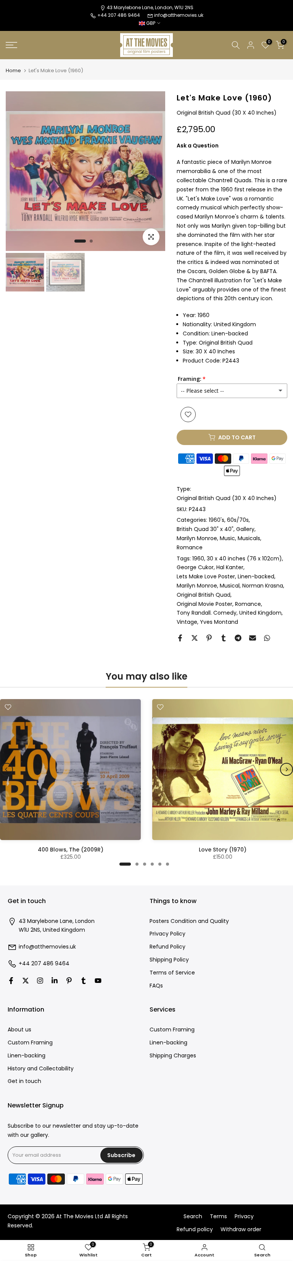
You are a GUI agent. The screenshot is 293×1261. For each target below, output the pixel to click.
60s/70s (238, 520)
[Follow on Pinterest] (69, 980)
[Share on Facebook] (180, 638)
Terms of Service (172, 972)
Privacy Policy (167, 933)
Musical (230, 585)
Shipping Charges (173, 1055)
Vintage (187, 622)
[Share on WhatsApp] (267, 638)
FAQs (156, 985)
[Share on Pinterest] (209, 638)
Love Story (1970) (222, 849)
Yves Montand (219, 622)
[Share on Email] (252, 638)
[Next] (286, 769)
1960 (198, 558)
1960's (216, 520)
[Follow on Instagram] (40, 980)
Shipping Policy (169, 959)
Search (193, 1216)
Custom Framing (30, 1042)
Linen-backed (256, 576)
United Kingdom (260, 613)
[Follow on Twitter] (25, 980)
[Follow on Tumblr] (83, 980)
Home (13, 70)
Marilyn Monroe (197, 538)
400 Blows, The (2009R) (70, 849)
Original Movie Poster (204, 604)
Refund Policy (167, 946)
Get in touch (24, 1081)
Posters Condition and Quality (189, 921)
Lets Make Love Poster (206, 576)
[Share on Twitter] (194, 638)
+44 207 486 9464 (44, 963)
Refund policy (195, 1229)
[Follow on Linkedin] (54, 980)
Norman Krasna (262, 585)
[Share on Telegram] (238, 638)
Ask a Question (198, 145)
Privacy (244, 1216)
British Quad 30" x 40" (205, 529)
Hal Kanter (229, 567)
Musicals (249, 538)
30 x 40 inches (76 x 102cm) (244, 558)
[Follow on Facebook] (11, 980)
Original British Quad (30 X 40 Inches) (227, 498)
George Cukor (195, 567)
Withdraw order (241, 1229)
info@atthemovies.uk (178, 15)
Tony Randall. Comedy (207, 613)
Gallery (245, 529)
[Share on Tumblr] (223, 638)
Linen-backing (26, 1055)
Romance (190, 547)
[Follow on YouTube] (98, 980)
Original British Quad (203, 595)
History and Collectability (41, 1068)
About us (19, 1029)
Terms (218, 1216)
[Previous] (6, 769)
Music (227, 538)
